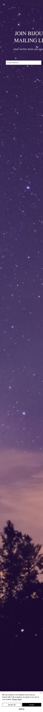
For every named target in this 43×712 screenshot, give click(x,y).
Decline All (11, 705)
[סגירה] (40, 694)
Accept (31, 705)
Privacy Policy (17, 699)
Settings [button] (21, 709)
